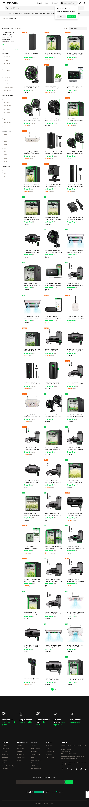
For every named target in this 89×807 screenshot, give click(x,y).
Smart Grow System (11, 18)
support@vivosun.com (66, 764)
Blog (32, 757)
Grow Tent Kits (5, 748)
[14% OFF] (54, 74)
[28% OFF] (54, 41)
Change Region (71, 16)
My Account (49, 745)
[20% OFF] (32, 337)
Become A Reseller (36, 768)
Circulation (4, 763)
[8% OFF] (75, 304)
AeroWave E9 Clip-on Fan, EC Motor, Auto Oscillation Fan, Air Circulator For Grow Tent (53, 120)
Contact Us (19, 745)
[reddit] (85, 769)
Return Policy (20, 751)
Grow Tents (5, 754)
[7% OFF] (54, 469)
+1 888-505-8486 (65, 751)
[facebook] (67, 769)
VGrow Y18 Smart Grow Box (31, 53)
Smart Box (4, 745)
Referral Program (35, 763)
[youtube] (76, 769)
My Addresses (50, 757)
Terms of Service (35, 754)
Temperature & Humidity (8, 766)
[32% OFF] (75, 41)
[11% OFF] (32, 140)
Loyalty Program (21, 757)
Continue (61, 16)
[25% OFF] (75, 107)
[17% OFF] (32, 41)
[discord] (81, 769)
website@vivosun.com (71, 758)
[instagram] (62, 769)
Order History (49, 754)
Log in (47, 748)
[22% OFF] (32, 568)
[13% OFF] (75, 568)
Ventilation (4, 760)
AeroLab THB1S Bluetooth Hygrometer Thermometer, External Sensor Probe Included (32, 548)
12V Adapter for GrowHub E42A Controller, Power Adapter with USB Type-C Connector (75, 219)
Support (39, 3)
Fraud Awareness (35, 748)
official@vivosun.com (66, 749)
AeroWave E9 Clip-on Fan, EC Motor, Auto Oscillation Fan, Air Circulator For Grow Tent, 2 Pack (75, 153)
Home (3, 18)
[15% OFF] (32, 107)
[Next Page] (58, 689)
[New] (75, 74)
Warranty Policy (21, 754)
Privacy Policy (34, 751)
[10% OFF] (54, 173)
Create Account (50, 751)
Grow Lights (5, 757)
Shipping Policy (20, 748)
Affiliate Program (35, 766)
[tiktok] (71, 769)
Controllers (4, 751)
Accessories (5, 768)
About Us (33, 745)
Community (55, 3)
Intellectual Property (36, 760)
